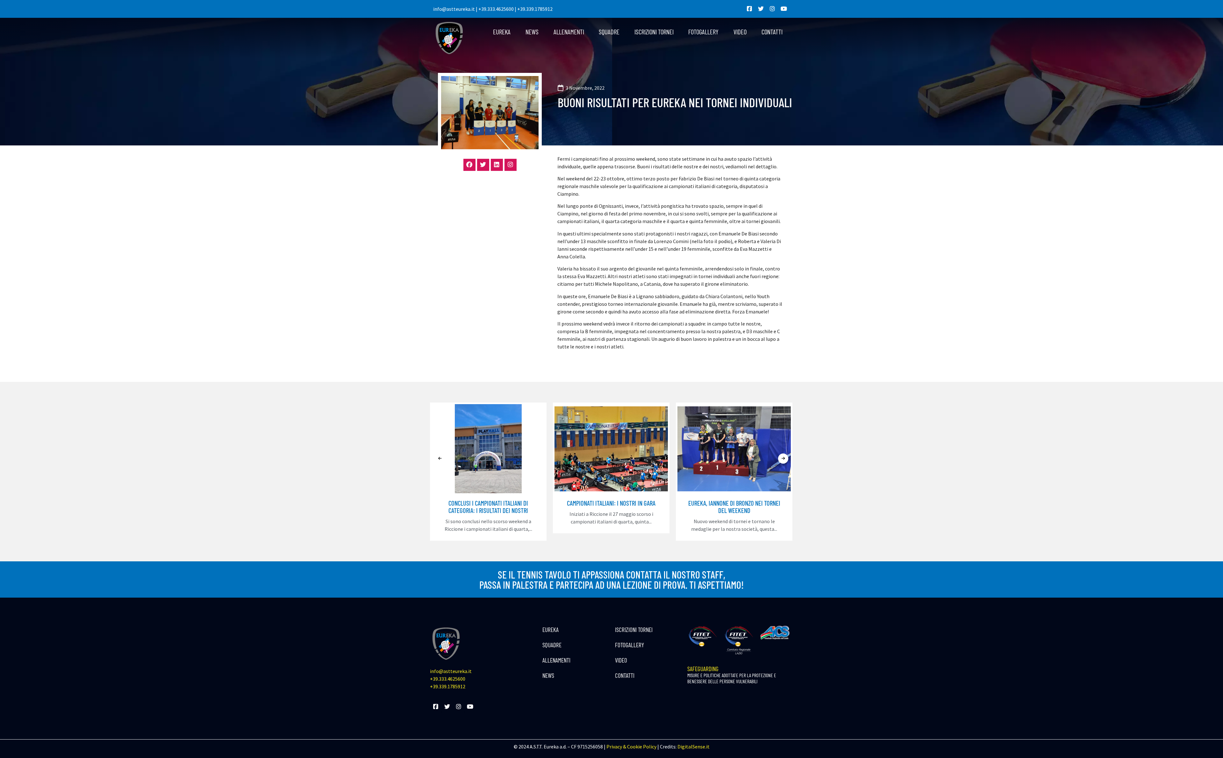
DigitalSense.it (693, 746)
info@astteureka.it (454, 9)
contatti (772, 32)
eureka (502, 32)
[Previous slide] (440, 458)
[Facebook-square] (749, 9)
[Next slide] (783, 458)
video (740, 32)
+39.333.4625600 (496, 9)
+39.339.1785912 (535, 9)
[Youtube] (784, 9)
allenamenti (569, 32)
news (532, 32)
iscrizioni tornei (654, 32)
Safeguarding (731, 674)
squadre (609, 32)
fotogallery (703, 32)
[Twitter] (761, 9)
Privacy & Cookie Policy (631, 746)
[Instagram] (772, 9)
